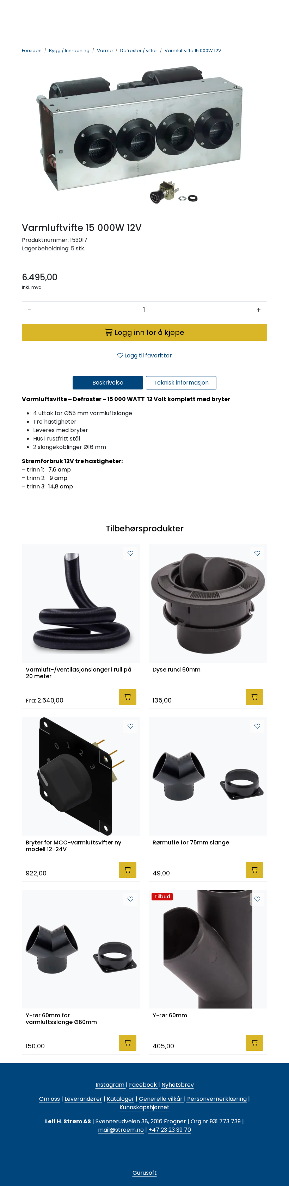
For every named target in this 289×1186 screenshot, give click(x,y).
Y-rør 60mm (170, 1015)
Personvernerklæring (216, 1099)
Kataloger (120, 1099)
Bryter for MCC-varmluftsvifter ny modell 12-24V (73, 846)
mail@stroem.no (121, 1130)
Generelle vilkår (161, 1099)
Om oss (49, 1099)
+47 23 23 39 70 (169, 1130)
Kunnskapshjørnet (144, 1107)
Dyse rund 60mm (177, 670)
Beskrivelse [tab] (107, 383)
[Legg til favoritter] (130, 553)
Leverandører (83, 1099)
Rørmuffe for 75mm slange (191, 843)
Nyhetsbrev (177, 1085)
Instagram (111, 1085)
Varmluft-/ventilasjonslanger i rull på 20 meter (78, 673)
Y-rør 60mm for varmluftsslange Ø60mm (61, 1019)
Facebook (143, 1085)
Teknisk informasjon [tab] (181, 383)
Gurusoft (145, 1173)
